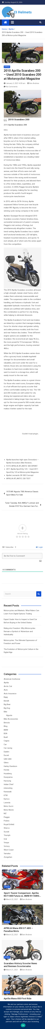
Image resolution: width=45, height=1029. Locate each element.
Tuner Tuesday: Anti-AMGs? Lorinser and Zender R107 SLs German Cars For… (22, 504)
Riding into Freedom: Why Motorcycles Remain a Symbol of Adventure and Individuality (19, 631)
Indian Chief (9, 784)
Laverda (7, 803)
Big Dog (7, 708)
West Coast (9, 850)
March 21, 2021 (12, 970)
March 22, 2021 (12, 899)
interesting (8, 788)
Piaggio (7, 817)
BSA (5, 733)
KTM (6, 795)
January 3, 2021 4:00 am (15, 83)
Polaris (6, 821)
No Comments (12, 87)
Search (38, 594)
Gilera (6, 762)
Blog (5, 726)
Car (5, 744)
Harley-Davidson (10, 766)
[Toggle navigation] (12, 22)
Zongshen (8, 857)
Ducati (6, 755)
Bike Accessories (11, 719)
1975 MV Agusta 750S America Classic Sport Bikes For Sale (22, 493)
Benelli (6, 701)
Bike (5, 712)
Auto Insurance (10, 693)
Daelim (6, 752)
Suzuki (6, 832)
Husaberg (8, 773)
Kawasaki (8, 792)
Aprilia (7, 67)
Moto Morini (9, 810)
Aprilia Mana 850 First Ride (17, 998)
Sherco (7, 828)
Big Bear (7, 704)
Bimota (7, 723)
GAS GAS (8, 759)
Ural (5, 839)
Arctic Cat (8, 686)
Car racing (8, 748)
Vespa (6, 842)
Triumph (7, 835)
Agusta (9, 715)
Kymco (7, 799)
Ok (23, 1025)
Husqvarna (8, 777)
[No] (42, 1015)
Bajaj (6, 697)
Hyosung (7, 781)
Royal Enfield (9, 824)
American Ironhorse (12, 679)
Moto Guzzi (8, 806)
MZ (5, 813)
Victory (7, 846)
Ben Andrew (34, 83)
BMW (6, 730)
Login (40, 547)
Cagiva (6, 741)
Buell (6, 737)
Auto (6, 690)
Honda (6, 770)
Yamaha (7, 853)
